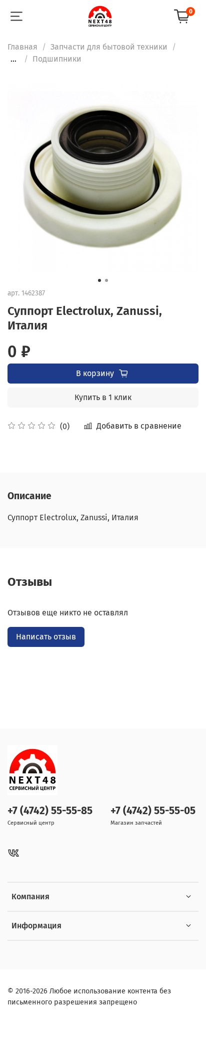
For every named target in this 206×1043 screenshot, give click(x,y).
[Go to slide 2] (106, 280)
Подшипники (57, 59)
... (13, 59)
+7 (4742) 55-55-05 (153, 811)
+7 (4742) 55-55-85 (50, 811)
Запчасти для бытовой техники (109, 47)
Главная (23, 47)
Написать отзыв (46, 636)
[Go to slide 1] (99, 280)
